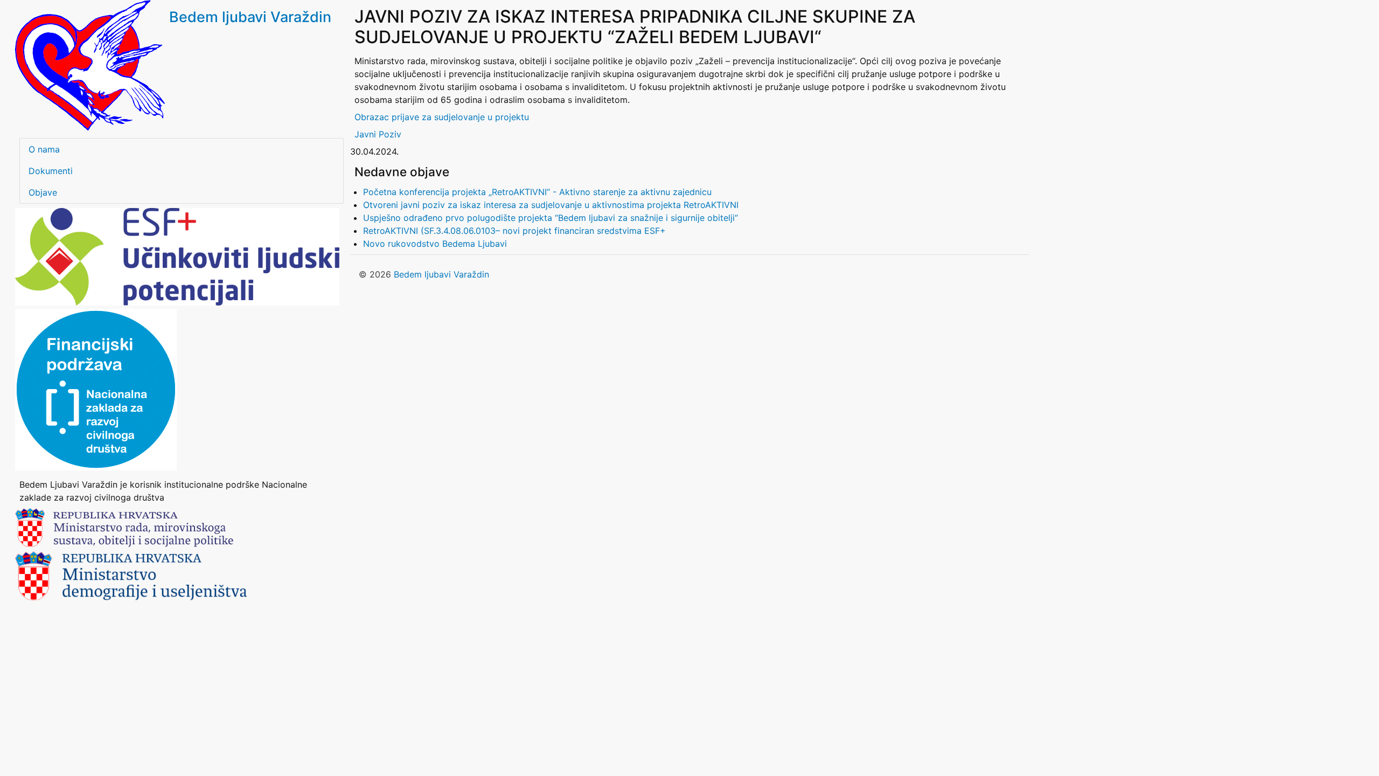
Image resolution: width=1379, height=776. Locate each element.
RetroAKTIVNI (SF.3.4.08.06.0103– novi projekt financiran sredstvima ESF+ (514, 230)
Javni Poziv (377, 134)
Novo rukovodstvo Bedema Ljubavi (435, 243)
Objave (43, 192)
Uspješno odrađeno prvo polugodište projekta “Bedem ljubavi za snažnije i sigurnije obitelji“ (550, 217)
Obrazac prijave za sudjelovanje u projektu (441, 117)
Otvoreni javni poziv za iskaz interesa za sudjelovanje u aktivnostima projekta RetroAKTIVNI (551, 204)
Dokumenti (51, 170)
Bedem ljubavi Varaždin (250, 17)
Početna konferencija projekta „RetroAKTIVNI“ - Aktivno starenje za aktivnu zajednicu (537, 191)
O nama (44, 149)
